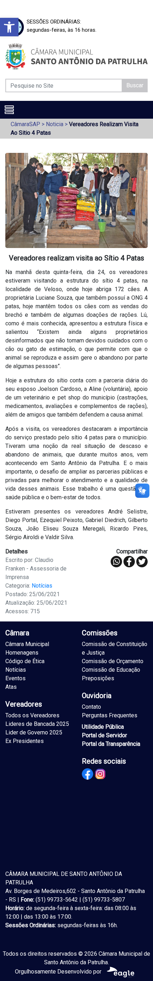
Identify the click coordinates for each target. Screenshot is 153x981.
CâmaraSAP (25, 124)
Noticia (54, 124)
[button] (9, 27)
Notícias (42, 585)
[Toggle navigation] (9, 110)
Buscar (134, 85)
